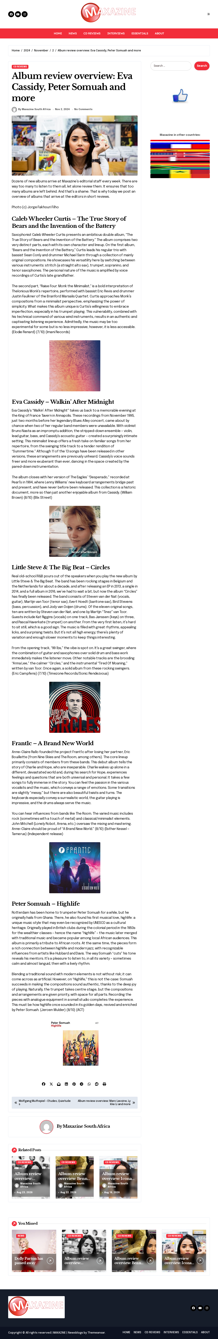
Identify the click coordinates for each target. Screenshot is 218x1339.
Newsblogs (75, 1332)
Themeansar (96, 1332)
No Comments (83, 109)
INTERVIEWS (116, 33)
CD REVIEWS (91, 33)
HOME (58, 33)
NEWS (73, 33)
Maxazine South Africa (86, 1126)
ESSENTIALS (139, 33)
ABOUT (159, 33)
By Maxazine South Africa (34, 109)
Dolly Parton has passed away (28, 1260)
